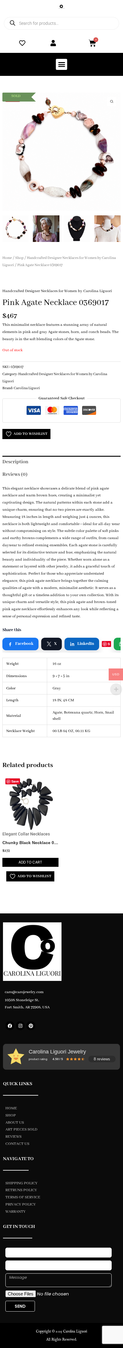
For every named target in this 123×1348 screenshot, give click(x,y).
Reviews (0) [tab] (14, 474)
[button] (61, 64)
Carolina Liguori (27, 388)
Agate (57, 712)
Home (7, 258)
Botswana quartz (78, 712)
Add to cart (30, 862)
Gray (57, 688)
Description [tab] (15, 462)
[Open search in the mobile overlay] (61, 23)
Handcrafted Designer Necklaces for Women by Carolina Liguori (57, 291)
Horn (98, 712)
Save (106, 644)
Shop (19, 258)
